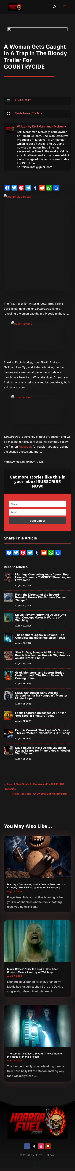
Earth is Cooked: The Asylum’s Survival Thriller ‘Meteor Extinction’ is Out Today (42, 731)
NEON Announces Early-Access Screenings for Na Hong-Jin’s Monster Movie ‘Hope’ (41, 695)
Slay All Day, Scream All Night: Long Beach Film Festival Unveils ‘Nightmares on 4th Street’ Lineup (42, 655)
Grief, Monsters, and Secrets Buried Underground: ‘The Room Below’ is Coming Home (39, 675)
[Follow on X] (34, 1146)
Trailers (37, 113)
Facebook (25, 446)
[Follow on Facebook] (27, 1146)
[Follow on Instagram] (41, 1146)
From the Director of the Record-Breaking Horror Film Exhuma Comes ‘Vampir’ (40, 597)
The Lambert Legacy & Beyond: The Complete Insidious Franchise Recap (40, 636)
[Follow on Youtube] (48, 1146)
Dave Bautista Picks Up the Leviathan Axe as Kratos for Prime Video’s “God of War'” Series (42, 750)
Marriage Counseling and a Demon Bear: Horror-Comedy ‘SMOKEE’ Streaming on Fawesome (43, 577)
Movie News (22, 113)
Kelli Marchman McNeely (49, 126)
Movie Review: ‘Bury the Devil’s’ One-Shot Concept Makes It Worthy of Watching (41, 617)
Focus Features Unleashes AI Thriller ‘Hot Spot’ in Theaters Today (40, 714)
